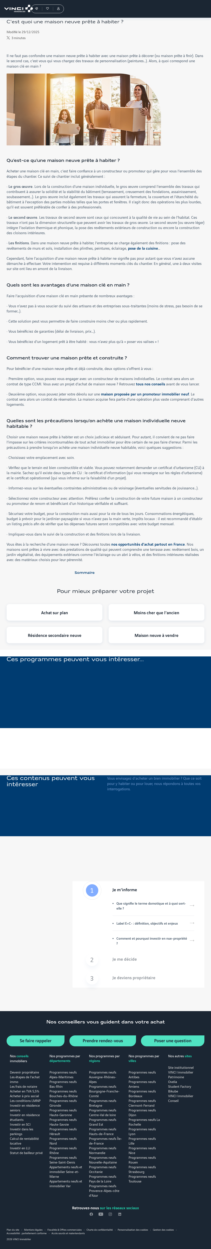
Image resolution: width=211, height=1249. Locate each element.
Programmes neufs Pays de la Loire (102, 1178)
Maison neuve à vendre (156, 635)
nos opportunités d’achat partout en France (148, 544)
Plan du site (13, 1229)
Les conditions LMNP (25, 1100)
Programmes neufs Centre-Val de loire (102, 1112)
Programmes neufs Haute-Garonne (63, 1112)
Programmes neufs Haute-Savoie (63, 1121)
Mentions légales (33, 1229)
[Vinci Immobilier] (16, 9)
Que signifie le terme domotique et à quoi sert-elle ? (151, 906)
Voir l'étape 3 (138, 978)
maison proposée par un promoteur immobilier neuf (145, 394)
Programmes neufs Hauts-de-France (102, 1131)
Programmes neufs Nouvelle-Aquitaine (103, 1159)
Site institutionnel (181, 1067)
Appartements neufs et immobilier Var (65, 1183)
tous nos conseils (150, 384)
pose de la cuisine (143, 248)
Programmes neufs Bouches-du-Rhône (63, 1093)
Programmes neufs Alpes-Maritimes (63, 1074)
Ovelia (172, 1081)
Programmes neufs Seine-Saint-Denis (63, 1159)
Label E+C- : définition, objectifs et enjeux (147, 923)
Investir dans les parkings (21, 1131)
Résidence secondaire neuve (54, 635)
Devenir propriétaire (24, 1072)
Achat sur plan (54, 612)
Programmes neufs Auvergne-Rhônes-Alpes (102, 1077)
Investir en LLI (20, 1147)
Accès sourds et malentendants (68, 1233)
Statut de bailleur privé (26, 1152)
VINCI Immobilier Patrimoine (180, 1074)
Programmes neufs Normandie (102, 1150)
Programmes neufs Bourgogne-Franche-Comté (104, 1091)
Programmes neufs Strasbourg (142, 1169)
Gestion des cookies (163, 1229)
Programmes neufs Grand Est (102, 1121)
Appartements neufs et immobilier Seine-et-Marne (65, 1171)
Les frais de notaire (23, 1086)
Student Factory (179, 1086)
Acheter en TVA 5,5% (24, 1091)
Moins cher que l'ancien (156, 612)
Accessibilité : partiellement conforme (27, 1233)
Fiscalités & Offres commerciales (64, 1229)
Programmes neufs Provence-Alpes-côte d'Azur (104, 1190)
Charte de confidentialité (100, 1229)
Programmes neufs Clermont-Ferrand (142, 1102)
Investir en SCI (20, 1124)
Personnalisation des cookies (133, 1229)
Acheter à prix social (24, 1095)
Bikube (173, 1091)
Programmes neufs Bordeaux (142, 1093)
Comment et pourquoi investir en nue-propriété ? (151, 941)
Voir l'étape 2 (138, 960)
